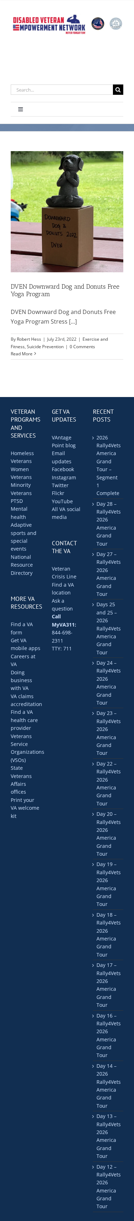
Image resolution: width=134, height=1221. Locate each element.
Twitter (60, 485)
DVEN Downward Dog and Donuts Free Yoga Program (65, 290)
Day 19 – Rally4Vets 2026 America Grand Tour (108, 884)
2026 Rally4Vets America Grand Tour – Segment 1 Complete (108, 465)
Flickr (58, 493)
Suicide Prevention (45, 347)
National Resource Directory (22, 564)
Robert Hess (29, 339)
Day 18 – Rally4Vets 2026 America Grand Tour (108, 934)
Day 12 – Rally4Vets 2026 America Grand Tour (108, 1186)
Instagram (64, 477)
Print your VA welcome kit (25, 808)
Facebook (63, 469)
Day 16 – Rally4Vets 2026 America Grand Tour (108, 1035)
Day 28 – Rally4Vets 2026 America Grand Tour (108, 523)
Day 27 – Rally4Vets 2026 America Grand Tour (108, 574)
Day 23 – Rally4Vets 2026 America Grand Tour (108, 733)
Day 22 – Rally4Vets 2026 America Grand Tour (108, 783)
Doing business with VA (21, 680)
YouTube (62, 501)
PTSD (17, 501)
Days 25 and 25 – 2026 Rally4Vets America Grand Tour (108, 628)
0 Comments (82, 347)
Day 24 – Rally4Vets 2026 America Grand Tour (108, 682)
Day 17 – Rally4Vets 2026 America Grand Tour (108, 985)
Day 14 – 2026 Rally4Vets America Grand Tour (108, 1085)
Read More (22, 354)
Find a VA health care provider (24, 720)
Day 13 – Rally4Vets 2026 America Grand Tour (108, 1136)
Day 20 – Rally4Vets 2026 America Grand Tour (108, 833)
